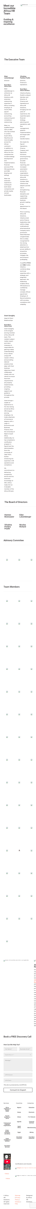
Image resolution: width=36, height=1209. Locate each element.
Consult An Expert (18, 1090)
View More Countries (19, 1137)
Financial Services (31, 1122)
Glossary (17, 1202)
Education (31, 1107)
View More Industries (32, 1137)
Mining (31, 1132)
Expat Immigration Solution (7, 1140)
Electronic (31, 1112)
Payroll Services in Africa (7, 1117)
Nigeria (19, 1107)
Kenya (19, 1112)
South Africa (19, 1127)
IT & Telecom (31, 1117)
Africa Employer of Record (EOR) (7, 1109)
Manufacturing (31, 1127)
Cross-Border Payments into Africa (7, 1132)
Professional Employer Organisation (7, 1124)
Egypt (19, 1132)
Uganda (19, 1121)
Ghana (19, 1117)
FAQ (16, 1204)
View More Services (7, 1146)
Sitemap (17, 1195)
